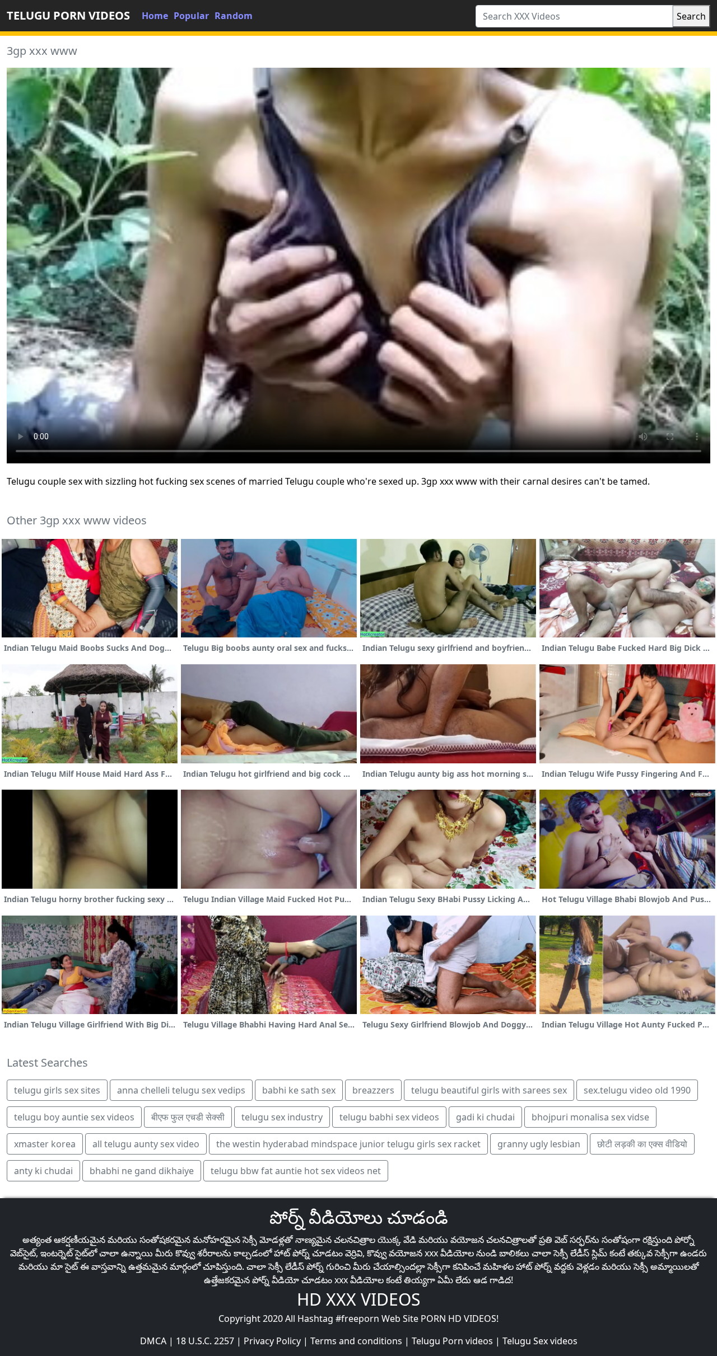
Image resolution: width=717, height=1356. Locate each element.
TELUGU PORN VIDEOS (68, 15)
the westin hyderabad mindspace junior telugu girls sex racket (348, 1144)
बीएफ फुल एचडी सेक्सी (188, 1117)
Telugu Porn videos (452, 1341)
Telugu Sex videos (540, 1341)
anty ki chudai (43, 1171)
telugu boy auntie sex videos (74, 1117)
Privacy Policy (272, 1341)
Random (234, 16)
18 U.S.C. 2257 (205, 1341)
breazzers (373, 1090)
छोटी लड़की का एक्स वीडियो (642, 1144)
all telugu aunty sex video (145, 1144)
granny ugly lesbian (538, 1144)
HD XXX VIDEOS (358, 1299)
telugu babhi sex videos (389, 1117)
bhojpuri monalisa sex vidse (590, 1117)
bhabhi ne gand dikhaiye (142, 1171)
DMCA (153, 1341)
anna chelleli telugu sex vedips (181, 1090)
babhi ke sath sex (299, 1090)
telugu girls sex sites (57, 1090)
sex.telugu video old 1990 (637, 1090)
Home (155, 16)
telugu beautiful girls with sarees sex (489, 1090)
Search (691, 16)
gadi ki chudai (485, 1117)
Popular (191, 16)
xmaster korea (45, 1144)
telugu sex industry (282, 1117)
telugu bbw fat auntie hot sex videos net (296, 1171)
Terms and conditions (356, 1341)
